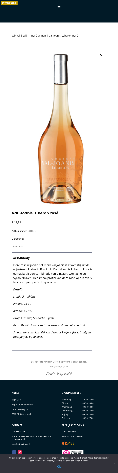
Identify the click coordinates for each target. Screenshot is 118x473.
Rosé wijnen (38, 35)
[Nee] (114, 463)
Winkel (16, 35)
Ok (59, 466)
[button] (101, 55)
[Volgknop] (14, 452)
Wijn (25, 35)
